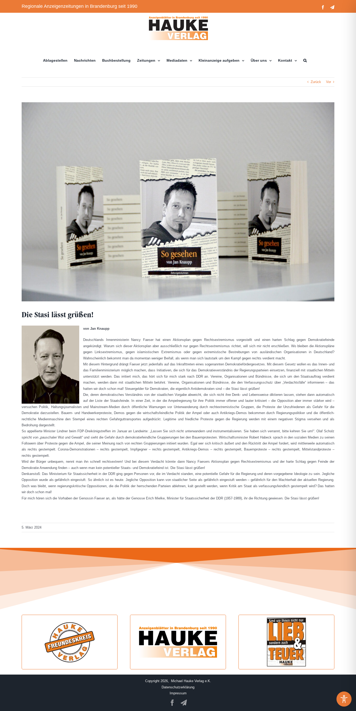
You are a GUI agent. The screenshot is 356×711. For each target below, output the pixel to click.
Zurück (316, 82)
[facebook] (172, 703)
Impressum (178, 693)
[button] (305, 60)
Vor (328, 82)
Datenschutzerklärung (178, 687)
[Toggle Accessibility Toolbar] (344, 699)
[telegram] (184, 703)
